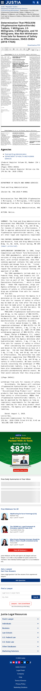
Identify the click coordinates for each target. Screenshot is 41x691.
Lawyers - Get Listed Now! (20, 603)
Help (20, 677)
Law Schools (7, 633)
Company (20, 674)
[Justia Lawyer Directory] (30, 662)
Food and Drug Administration (15, 154)
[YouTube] (13, 662)
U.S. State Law (8, 642)
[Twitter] (27, 662)
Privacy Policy (20, 684)
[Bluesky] (25, 662)
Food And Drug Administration (10, 10)
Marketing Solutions (10, 651)
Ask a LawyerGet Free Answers (8, 570)
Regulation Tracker (11, 6)
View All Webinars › (20, 550)
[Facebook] (16, 662)
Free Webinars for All (9, 509)
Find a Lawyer (7, 588)
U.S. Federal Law (9, 637)
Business (5, 628)
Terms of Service (20, 680)
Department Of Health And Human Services (14, 8)
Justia (2, 6)
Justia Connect (20, 667)
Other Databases (9, 646)
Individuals (6, 623)
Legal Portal (20, 670)
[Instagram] (19, 662)
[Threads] (22, 662)
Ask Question (20, 580)
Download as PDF (34, 45)
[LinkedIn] (11, 662)
